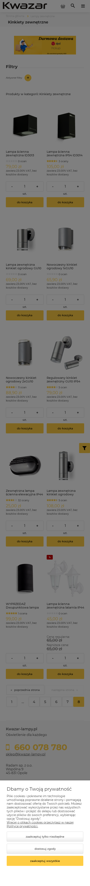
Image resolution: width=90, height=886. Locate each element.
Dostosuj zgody (45, 848)
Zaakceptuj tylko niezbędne (45, 836)
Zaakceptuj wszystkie (45, 861)
